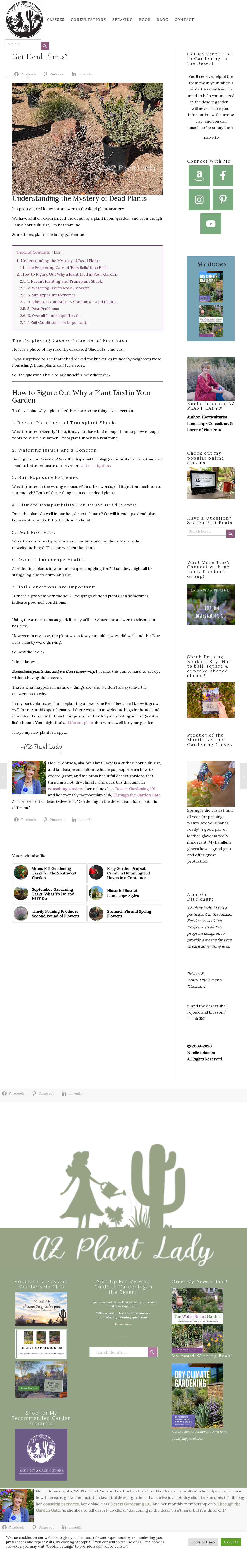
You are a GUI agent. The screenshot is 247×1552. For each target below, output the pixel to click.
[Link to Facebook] (6, 77)
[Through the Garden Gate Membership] (41, 1309)
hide (57, 252)
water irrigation (95, 465)
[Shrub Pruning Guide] (41, 1379)
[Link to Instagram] (20, 77)
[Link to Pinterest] (13, 77)
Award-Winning (198, 1356)
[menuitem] (14, 19)
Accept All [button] (231, 1542)
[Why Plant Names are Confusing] (3, 776)
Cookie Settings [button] (203, 1542)
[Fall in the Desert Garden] (243, 776)
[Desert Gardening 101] (41, 1344)
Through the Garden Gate (137, 794)
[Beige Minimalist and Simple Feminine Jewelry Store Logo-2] (41, 1455)
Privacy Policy (211, 137)
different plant (80, 722)
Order (178, 1282)
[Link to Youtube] (28, 77)
